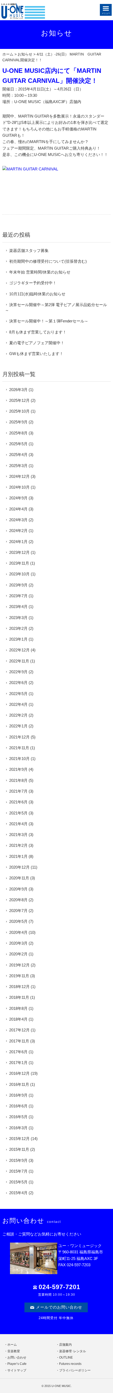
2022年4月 (18, 704)
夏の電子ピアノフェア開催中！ (36, 343)
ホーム (7, 54)
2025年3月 (18, 465)
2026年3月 (18, 389)
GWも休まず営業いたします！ (36, 353)
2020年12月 (19, 867)
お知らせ (25, 54)
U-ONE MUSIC (61, 1385)
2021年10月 (19, 758)
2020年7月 (18, 910)
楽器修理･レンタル (72, 1351)
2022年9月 (18, 672)
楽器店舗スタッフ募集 (29, 250)
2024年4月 (18, 509)
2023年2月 (18, 628)
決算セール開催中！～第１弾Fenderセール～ (48, 321)
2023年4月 (18, 606)
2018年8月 (18, 1008)
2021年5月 (18, 813)
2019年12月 (19, 965)
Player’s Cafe (17, 1364)
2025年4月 (18, 454)
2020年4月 (18, 932)
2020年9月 (18, 889)
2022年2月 (18, 715)
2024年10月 (19, 487)
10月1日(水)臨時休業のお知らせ (37, 294)
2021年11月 (19, 748)
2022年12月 (19, 650)
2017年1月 (18, 1062)
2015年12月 (19, 1138)
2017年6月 (18, 1052)
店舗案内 (65, 1344)
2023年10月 (19, 574)
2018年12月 (19, 986)
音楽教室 (13, 1351)
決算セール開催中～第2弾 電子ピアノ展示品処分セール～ (56, 307)
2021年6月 (18, 802)
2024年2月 (18, 530)
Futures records (70, 1364)
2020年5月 (18, 921)
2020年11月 (19, 878)
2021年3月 (18, 834)
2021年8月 (18, 780)
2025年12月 (19, 400)
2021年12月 (19, 737)
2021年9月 (18, 769)
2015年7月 (18, 1171)
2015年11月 (19, 1149)
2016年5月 (18, 1117)
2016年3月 (18, 1128)
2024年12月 (19, 476)
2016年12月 (19, 1073)
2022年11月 (19, 661)
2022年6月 (18, 682)
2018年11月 (19, 997)
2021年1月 (18, 856)
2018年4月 (18, 1019)
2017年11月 (19, 1041)
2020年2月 (18, 954)
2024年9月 (18, 498)
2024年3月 (18, 520)
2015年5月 (18, 1182)
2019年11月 (19, 976)
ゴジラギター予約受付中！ (32, 283)
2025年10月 (19, 411)
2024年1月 (18, 541)
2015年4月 (18, 1193)
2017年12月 (19, 1030)
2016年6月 (18, 1106)
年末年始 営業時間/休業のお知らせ (39, 272)
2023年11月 (19, 563)
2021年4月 (18, 824)
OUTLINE (66, 1357)
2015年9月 (18, 1160)
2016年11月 (19, 1084)
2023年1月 (18, 639)
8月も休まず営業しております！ (37, 332)
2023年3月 (18, 617)
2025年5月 (18, 444)
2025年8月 (18, 433)
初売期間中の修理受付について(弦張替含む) (48, 261)
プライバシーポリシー (75, 1370)
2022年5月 (18, 693)
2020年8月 (18, 900)
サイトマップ (16, 1370)
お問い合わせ (16, 1357)
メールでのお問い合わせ (59, 1307)
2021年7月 (18, 791)
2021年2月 (18, 845)
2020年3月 (18, 943)
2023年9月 (18, 585)
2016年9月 (18, 1095)
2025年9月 (18, 422)
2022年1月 (18, 726)
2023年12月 (19, 552)
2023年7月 (18, 596)
